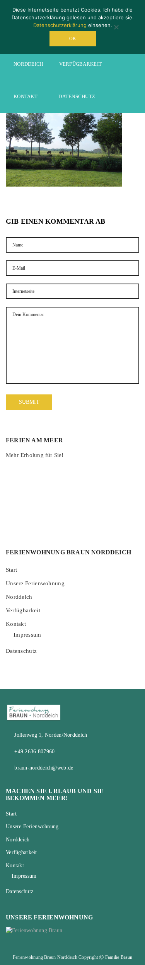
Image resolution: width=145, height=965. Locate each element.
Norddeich (29, 64)
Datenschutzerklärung (60, 25)
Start (11, 570)
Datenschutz (76, 96)
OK (72, 38)
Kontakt (26, 96)
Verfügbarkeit (80, 64)
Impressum (27, 635)
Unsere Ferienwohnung (35, 583)
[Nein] (116, 27)
